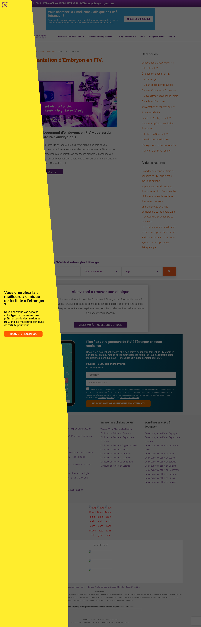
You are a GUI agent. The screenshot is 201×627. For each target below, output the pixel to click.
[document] (100, 313)
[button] (5, 5)
